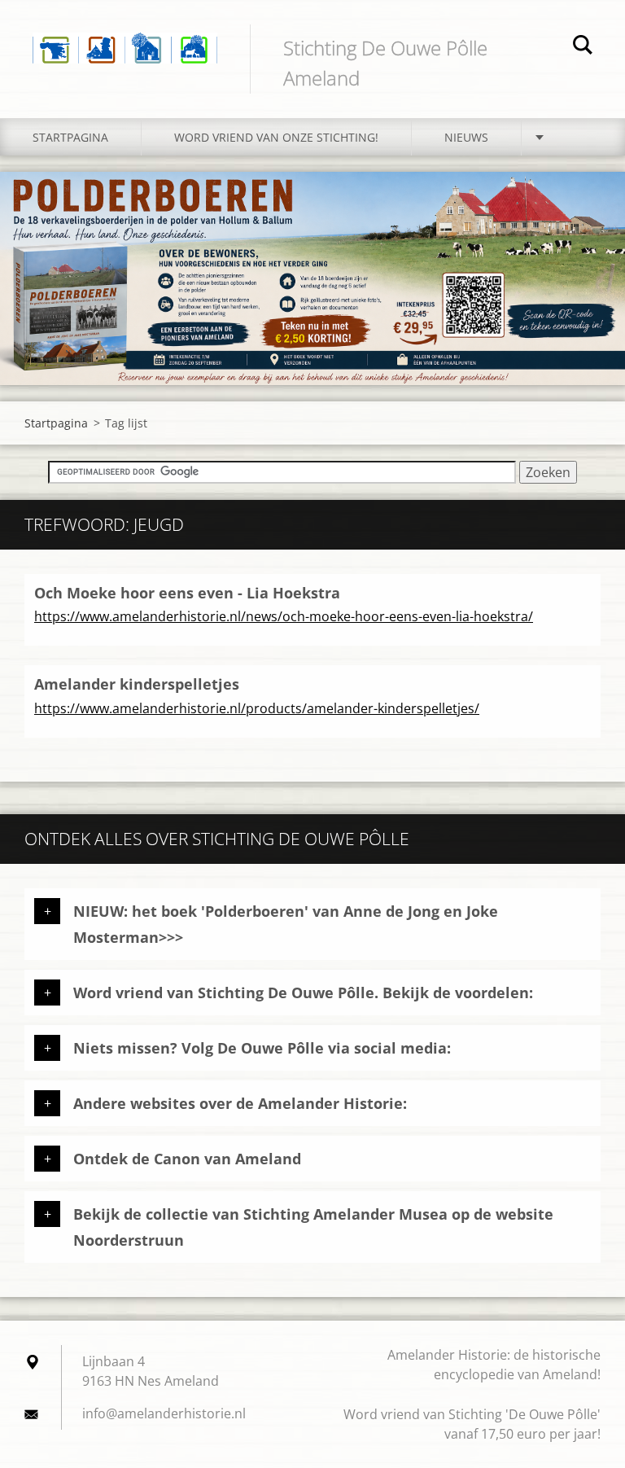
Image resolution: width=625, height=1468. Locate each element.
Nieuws (466, 137)
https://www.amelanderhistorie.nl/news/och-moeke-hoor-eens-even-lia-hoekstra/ (283, 616)
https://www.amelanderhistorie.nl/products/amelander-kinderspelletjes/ (256, 708)
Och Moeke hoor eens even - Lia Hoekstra (187, 593)
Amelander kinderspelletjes (136, 684)
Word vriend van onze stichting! (276, 137)
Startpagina (70, 137)
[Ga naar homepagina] (125, 36)
